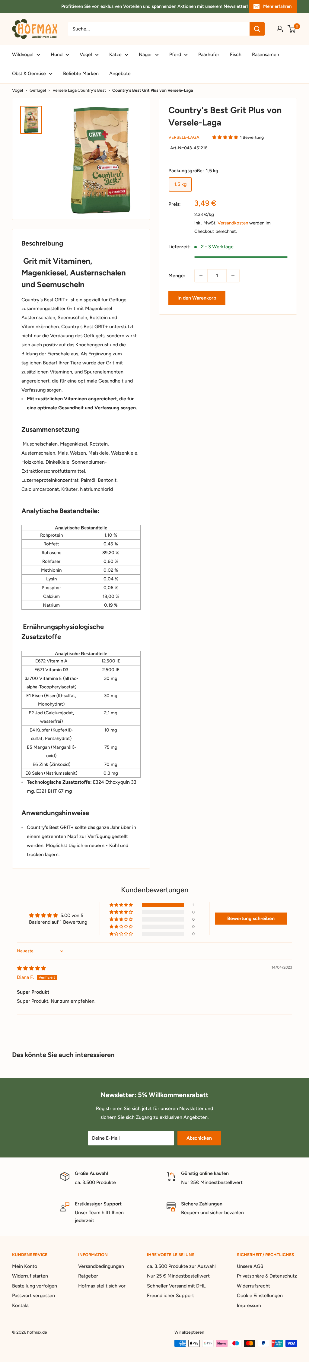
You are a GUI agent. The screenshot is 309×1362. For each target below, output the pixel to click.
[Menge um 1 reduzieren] (201, 275)
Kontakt (20, 1305)
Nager (145, 54)
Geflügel (38, 90)
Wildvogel (22, 54)
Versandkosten (233, 223)
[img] (31, 968)
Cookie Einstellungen (260, 1295)
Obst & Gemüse (29, 73)
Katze (115, 54)
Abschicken (199, 1138)
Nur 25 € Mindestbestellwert (178, 1276)
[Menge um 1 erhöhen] (233, 275)
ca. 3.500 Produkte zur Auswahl (181, 1266)
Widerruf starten (30, 1276)
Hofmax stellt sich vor (102, 1286)
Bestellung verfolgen (34, 1286)
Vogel (86, 54)
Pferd (175, 54)
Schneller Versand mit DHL (176, 1286)
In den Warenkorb (196, 298)
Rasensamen (265, 54)
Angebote (120, 73)
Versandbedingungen (101, 1266)
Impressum (249, 1305)
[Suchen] (257, 29)
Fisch (235, 54)
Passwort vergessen (33, 1295)
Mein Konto (24, 1266)
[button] (225, 137)
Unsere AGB (250, 1266)
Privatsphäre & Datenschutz (267, 1276)
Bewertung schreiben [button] (251, 918)
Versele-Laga (183, 137)
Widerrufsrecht (253, 1286)
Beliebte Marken (81, 73)
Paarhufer (208, 54)
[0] (292, 29)
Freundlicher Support (170, 1295)
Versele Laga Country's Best (79, 90)
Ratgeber (88, 1276)
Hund (56, 54)
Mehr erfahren (277, 6)
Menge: (176, 275)
